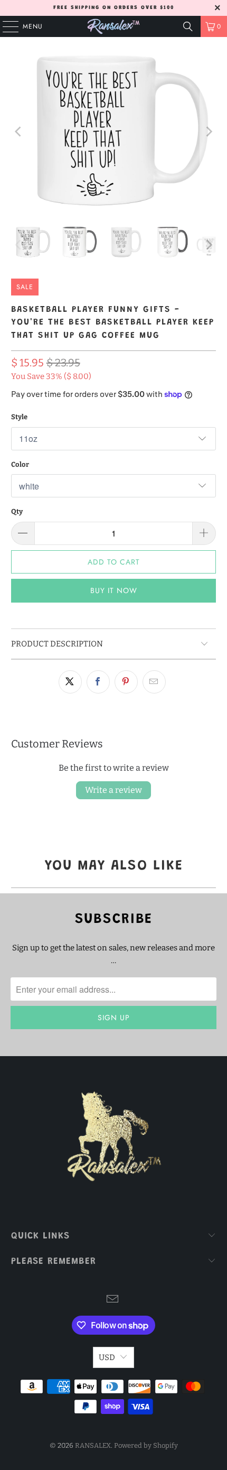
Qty (17, 511)
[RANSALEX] (114, 26)
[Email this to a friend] (154, 682)
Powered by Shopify (146, 1445)
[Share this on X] (70, 682)
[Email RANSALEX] (113, 1300)
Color (20, 464)
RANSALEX (93, 1445)
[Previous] (19, 131)
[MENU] (5, 26)
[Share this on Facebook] (98, 682)
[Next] (208, 131)
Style (19, 417)
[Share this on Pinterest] (126, 682)
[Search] (188, 26)
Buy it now (113, 590)
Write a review (113, 790)
